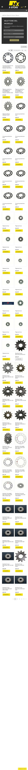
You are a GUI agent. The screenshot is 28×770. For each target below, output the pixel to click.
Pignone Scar (6, 225)
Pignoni (17, 15)
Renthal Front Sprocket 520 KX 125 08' (8, 377)
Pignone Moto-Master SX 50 (6, 114)
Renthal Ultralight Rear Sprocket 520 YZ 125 (20, 471)
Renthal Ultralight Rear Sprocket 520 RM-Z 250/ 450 (7, 494)
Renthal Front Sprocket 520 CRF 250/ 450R (7, 588)
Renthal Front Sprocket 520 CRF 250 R (19, 541)
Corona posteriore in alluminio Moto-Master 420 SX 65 (8, 67)
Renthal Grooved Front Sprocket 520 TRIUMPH (20, 494)
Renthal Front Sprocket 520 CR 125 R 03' (8, 400)
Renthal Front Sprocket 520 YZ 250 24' (8, 565)
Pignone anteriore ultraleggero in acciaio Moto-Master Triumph (19, 91)
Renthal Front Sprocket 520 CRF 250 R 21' (7, 518)
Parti (5, 15)
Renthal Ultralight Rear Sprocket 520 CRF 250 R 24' (7, 471)
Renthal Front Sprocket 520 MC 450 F (19, 377)
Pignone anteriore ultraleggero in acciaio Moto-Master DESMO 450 (8, 91)
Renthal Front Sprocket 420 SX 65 (20, 354)
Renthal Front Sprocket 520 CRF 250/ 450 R (7, 447)
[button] (25, 6)
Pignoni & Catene (11, 15)
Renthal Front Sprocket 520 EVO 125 (20, 588)
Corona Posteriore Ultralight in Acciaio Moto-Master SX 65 (20, 67)
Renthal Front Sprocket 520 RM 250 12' (7, 424)
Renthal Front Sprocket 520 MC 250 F (19, 565)
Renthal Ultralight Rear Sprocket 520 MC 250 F (20, 447)
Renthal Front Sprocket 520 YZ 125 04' (20, 400)
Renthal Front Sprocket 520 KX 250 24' (20, 518)
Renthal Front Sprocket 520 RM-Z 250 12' (20, 424)
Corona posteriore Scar (20, 114)
